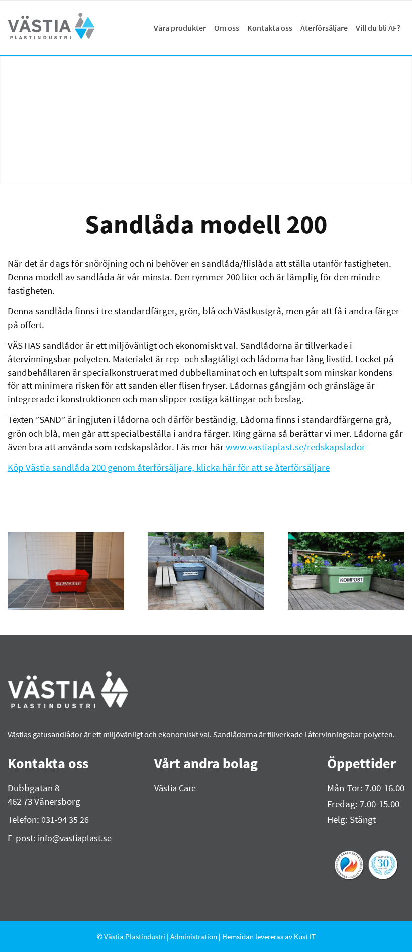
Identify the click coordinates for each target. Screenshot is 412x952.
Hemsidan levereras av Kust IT (269, 936)
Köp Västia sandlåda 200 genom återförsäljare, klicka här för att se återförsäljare (169, 467)
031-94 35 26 (65, 819)
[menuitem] (180, 28)
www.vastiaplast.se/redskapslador (295, 447)
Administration (194, 936)
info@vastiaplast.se (75, 838)
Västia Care (175, 788)
